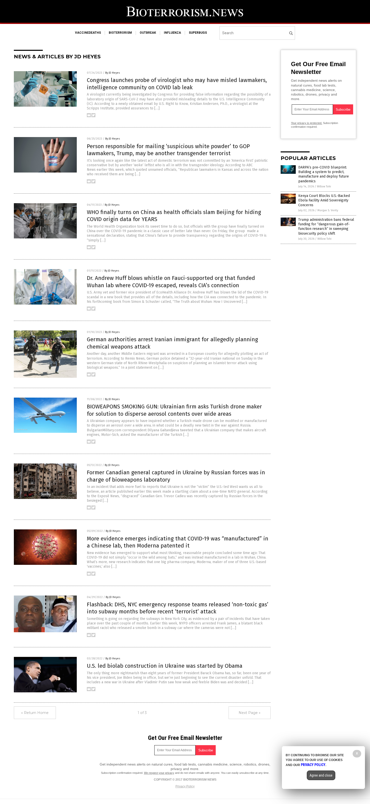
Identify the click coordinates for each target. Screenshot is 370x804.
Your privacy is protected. (306, 122)
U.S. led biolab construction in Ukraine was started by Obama (164, 665)
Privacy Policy (185, 786)
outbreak (148, 32)
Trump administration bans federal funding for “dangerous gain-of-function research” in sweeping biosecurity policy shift (326, 227)
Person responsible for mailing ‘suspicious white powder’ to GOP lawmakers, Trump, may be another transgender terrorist (168, 150)
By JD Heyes (112, 72)
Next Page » (250, 712)
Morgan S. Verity (327, 210)
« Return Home (35, 712)
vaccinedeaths (88, 32)
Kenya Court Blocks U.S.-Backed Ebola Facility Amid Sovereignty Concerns (324, 200)
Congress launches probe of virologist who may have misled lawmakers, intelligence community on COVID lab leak (177, 84)
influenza (172, 32)
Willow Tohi (324, 186)
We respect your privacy (159, 772)
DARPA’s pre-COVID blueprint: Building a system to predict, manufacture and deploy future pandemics (323, 174)
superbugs (198, 32)
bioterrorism (120, 32)
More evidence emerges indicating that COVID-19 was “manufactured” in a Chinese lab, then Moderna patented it (177, 542)
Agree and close (321, 775)
